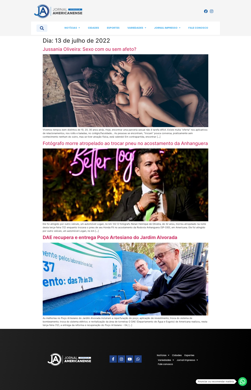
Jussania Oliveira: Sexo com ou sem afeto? (89, 49)
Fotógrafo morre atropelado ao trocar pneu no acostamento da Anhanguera (125, 143)
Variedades (135, 28)
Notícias (70, 28)
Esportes (113, 28)
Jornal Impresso (166, 28)
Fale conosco (198, 28)
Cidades (93, 28)
